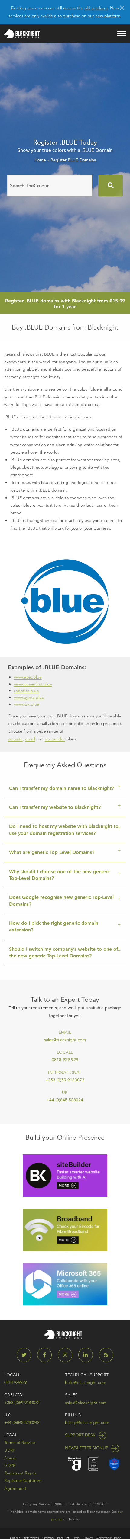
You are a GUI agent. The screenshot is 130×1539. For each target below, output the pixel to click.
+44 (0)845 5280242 (21, 1422)
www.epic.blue (28, 677)
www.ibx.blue (26, 704)
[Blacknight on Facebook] (47, 1355)
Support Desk (81, 1435)
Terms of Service (19, 1442)
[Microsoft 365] (65, 1284)
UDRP (9, 1450)
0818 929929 (15, 1382)
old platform (96, 8)
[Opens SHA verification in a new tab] (114, 1463)
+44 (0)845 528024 (65, 1100)
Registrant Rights (20, 1473)
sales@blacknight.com (65, 1039)
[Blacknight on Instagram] (67, 1355)
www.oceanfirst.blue (33, 684)
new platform (107, 15)
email (30, 739)
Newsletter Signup (87, 1448)
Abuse (10, 1458)
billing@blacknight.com (87, 1422)
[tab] (64, 788)
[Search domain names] (110, 185)
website (15, 739)
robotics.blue (26, 690)
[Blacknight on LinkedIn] (88, 1355)
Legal (10, 1435)
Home (40, 160)
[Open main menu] (121, 33)
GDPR (9, 1465)
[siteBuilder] (65, 1175)
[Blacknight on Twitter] (26, 1355)
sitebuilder (55, 739)
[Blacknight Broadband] (65, 1229)
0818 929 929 (65, 1059)
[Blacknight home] (22, 33)
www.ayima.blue (29, 697)
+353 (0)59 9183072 (64, 1080)
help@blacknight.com (85, 1382)
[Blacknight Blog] (106, 1355)
